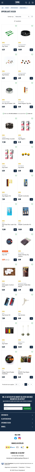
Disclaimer (22, 467)
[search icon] (26, 2)
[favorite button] (16, 26)
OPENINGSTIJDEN (6, 423)
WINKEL (3, 427)
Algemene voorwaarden (11, 467)
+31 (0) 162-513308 (17, 456)
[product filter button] (32, 16)
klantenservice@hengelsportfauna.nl (17, 458)
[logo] (2, 463)
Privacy (28, 467)
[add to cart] (15, 49)
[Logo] (17, 3)
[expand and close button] (32, 415)
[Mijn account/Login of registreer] (29, 2)
